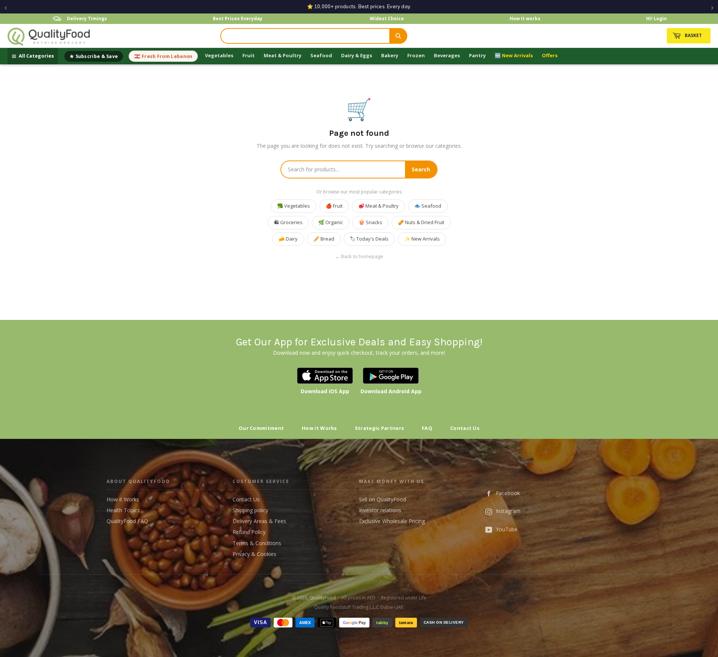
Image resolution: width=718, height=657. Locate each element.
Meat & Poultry (282, 55)
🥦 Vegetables (293, 205)
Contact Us (464, 428)
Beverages (447, 55)
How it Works (319, 428)
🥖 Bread (323, 238)
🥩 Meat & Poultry (378, 205)
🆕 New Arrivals (514, 55)
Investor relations (380, 510)
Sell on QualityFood (382, 499)
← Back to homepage (359, 256)
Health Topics (123, 510)
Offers (550, 55)
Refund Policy (249, 531)
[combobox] (305, 36)
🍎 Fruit (334, 205)
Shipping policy (250, 510)
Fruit (248, 55)
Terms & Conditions (257, 543)
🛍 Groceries (288, 222)
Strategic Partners (379, 428)
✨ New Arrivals (422, 238)
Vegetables (219, 55)
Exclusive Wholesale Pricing (392, 521)
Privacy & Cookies (254, 553)
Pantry (477, 55)
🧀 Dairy (288, 238)
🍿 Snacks (370, 222)
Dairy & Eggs (356, 55)
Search (421, 169)
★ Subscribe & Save (94, 56)
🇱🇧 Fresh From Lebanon (163, 56)
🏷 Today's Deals (369, 238)
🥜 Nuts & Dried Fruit (421, 222)
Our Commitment (261, 428)
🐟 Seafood (427, 205)
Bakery (389, 55)
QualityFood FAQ (127, 521)
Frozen (416, 55)
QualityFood (323, 598)
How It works (525, 18)
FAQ (427, 428)
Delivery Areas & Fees (259, 521)
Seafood (321, 55)
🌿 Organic (330, 222)
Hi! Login (656, 18)
